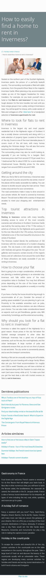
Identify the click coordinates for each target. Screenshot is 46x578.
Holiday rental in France (12, 52)
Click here (27, 112)
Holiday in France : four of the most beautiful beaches (22, 447)
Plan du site (23, 577)
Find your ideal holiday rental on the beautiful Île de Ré (22, 412)
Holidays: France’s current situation (14, 458)
